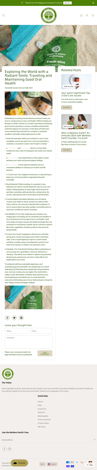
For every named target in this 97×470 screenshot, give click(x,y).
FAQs (40, 405)
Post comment (44, 353)
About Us (41, 412)
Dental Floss (13, 158)
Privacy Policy (43, 423)
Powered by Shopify (9, 465)
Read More (66, 107)
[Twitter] (14, 317)
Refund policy (43, 416)
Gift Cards (41, 427)
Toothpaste (25, 148)
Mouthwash (12, 165)
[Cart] (92, 15)
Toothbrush (12, 148)
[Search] (81, 15)
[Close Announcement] (93, 3)
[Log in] (87, 15)
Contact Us (42, 409)
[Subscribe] (94, 440)
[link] (48, 374)
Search (40, 401)
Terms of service (44, 419)
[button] (3, 15)
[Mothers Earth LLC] (48, 15)
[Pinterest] (21, 317)
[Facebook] (7, 317)
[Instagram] (9, 449)
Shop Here (67, 3)
